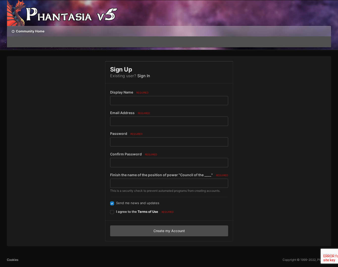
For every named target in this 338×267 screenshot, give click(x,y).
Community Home (30, 31)
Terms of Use (148, 212)
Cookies (12, 260)
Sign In (143, 75)
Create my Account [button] (169, 231)
